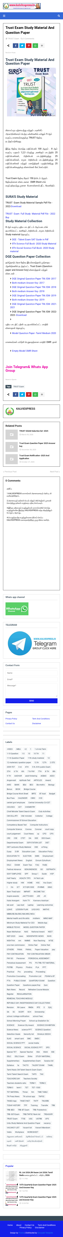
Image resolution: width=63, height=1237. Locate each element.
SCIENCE (10, 1025)
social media (33, 1043)
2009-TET (11, 767)
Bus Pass (11, 798)
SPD (48, 1047)
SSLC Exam (19, 1056)
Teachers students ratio (16, 1083)
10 (29, 754)
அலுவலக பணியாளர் (14, 1137)
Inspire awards (13, 896)
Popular (9, 1166)
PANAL (28, 949)
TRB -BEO (10, 1110)
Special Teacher (26, 1052)
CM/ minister (26, 816)
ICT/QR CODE (28, 887)
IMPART (27, 892)
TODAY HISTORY (13, 1105)
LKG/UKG (35, 909)
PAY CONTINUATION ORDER (38, 954)
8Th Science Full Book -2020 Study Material (34, 243)
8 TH (47, 771)
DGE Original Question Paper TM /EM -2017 (34, 278)
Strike (30, 1056)
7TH (40, 771)
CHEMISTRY (30, 807)
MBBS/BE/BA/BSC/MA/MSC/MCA (21, 914)
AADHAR (18, 776)
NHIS (49, 936)
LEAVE (9, 909)
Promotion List (35, 976)
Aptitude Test (24, 780)
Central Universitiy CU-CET (39, 803)
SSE (52, 1052)
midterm (36, 918)
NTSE (51, 941)
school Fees (38, 1016)
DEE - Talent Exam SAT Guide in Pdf (30, 239)
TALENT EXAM (38, 1065)
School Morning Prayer (16, 1021)
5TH (8, 771)
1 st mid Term (40, 749)
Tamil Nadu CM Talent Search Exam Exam (24, 1070)
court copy (49, 829)
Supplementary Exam (32, 1061)
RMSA (30, 1007)
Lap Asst (20, 905)
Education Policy (46, 852)
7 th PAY (31, 771)
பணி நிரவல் (19, 1141)
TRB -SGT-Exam (13, 1114)
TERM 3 (10, 1088)
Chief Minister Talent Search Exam (21, 811)
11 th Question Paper (15, 758)
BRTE (34, 794)
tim (32, 1092)
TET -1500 (36, 1088)
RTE (38, 1007)
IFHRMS (41, 887)
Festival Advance (14, 869)
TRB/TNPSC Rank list (31, 1114)
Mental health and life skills (18, 918)
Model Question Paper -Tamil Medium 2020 (34, 333)
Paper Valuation (41, 949)
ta (18, 1065)
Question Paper (13, 985)
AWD (9, 785)
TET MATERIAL (13, 1092)
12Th (44, 762)
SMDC (37, 1039)
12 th (36, 762)
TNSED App (12, 1101)
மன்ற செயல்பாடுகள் (34, 1141)
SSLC (9, 1056)
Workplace (19, 1132)
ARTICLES (38, 780)
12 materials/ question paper (19, 762)
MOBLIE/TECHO (13, 927)
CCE (40, 798)
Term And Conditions (41, 719)
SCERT (21, 1012)
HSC (38, 883)
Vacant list (27, 1128)
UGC (31, 1119)
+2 (25, 749)
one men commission (16, 945)
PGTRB (10, 967)
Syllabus (10, 1065)
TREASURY (48, 1114)
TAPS (34, 1074)
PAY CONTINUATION (15, 954)
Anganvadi (11, 780)
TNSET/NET (25, 1101)
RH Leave (21, 1007)
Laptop (30, 905)
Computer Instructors (39, 825)
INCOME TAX (39, 892)
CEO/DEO (11, 807)
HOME (30, 883)
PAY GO (10, 958)
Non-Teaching (39, 941)
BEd (24, 785)
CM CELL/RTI (12, 816)
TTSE (23, 1119)
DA (30, 838)
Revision (10, 1007)
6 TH (16, 771)
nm (19, 941)
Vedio (9, 1132)
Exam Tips (27, 865)
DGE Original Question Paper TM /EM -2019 (34, 295)
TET (26, 1088)
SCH (29, 1012)
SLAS (9, 1039)
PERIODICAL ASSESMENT (38, 958)
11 (43, 754)
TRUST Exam (13, 38)
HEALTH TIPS (24, 878)
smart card (19, 1039)
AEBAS (43, 776)
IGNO (50, 887)
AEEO (52, 776)
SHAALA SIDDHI (44, 1034)
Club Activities (44, 811)
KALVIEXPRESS (25, 408)
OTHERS (10, 949)
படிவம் (9, 1141)
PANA (19, 949)
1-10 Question (12, 754)
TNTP (35, 1101)
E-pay (9, 852)
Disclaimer (36, 723)
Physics (19, 967)
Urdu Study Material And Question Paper (23, 1123)
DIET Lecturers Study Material (19, 847)
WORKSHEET (32, 1132)
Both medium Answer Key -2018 (28, 291)
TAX (41, 1074)
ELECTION (27, 856)
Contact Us (10, 723)
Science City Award (26, 1025)
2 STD (52, 762)
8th (54, 771)
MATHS (46, 909)
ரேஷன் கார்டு (12, 1145)
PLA (37, 967)
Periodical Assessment (16, 963)
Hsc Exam (47, 883)
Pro (19, 972)
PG (30, 963)
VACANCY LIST (13, 1128)
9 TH (9, 776)
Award (48, 780)
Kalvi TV (26, 900)
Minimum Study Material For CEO (20, 923)
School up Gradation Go (39, 1021)
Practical (10, 972)
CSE (15, 838)
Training (34, 1105)
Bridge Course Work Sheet (17, 794)
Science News (12, 1030)
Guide (44, 874)
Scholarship (39, 1012)
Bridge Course (29, 789)
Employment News (14, 860)
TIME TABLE (43, 1092)
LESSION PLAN (22, 909)
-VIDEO (10, 749)
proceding (28, 972)
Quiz (46, 985)
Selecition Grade (13, 1034)
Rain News (11, 990)
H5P (52, 874)
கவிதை (49, 1137)
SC (14, 1012)
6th (22, 771)
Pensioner (21, 958)
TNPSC (41, 1096)
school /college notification (18, 1016)
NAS (26, 932)
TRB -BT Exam (23, 1110)
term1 (19, 1088)
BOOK (18, 789)
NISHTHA (11, 941)
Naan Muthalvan (14, 932)
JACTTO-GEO (27, 896)
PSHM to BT (50, 976)
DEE (36, 838)
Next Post (54, 471)
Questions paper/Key (31, 985)
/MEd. (18, 749)
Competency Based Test (17, 825)
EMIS (37, 856)
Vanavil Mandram (42, 1128)
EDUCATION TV (13, 856)
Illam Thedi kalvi (13, 892)
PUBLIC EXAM (20, 981)
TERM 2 (42, 1083)
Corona (28, 829)
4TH (27, 767)
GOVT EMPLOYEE (14, 874)
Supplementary (13, 1061)
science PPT (27, 1030)
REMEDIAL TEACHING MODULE (20, 998)
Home (10, 1225)
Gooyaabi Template (45, 1233)
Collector (39, 816)
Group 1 (35, 874)
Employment (48, 856)
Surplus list (48, 1061)
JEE (38, 896)
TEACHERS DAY (13, 1079)
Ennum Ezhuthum (43, 860)
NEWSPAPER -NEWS (35, 936)
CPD (44, 834)
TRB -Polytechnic (40, 1110)
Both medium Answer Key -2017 (28, 282)
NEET (50, 932)
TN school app (29, 1096)
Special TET (12, 1052)
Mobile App (42, 923)
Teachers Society (30, 1079)
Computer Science (14, 829)
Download (16, 206)
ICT (18, 887)
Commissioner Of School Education (21, 820)
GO (41, 869)
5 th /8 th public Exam (41, 767)
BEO (31, 785)
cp (38, 834)
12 (49, 758)
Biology (51, 785)
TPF (25, 1105)
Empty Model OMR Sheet (25, 350)
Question (51, 981)
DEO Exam (46, 838)
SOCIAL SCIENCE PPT (16, 1043)
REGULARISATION (24, 994)
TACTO (25, 1065)
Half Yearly (11, 878)
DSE (36, 847)
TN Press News (13, 1096)
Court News (29, 834)
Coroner (38, 829)
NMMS (27, 941)
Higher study (12, 883)
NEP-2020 (11, 936)
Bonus (9, 789)
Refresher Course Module (38, 990)
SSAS (45, 1052)
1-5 (23, 754)
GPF (26, 874)
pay (53, 949)
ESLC (9, 865)
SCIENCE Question (43, 1030)
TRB (53, 1105)
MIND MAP (47, 918)
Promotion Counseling (16, 976)
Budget (52, 794)
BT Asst (42, 794)
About (18, 1225)
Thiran (25, 1092)
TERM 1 (33, 1083)
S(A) (50, 1007)
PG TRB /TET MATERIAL (45, 963)
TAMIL (50, 1065)
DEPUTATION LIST (34, 843)
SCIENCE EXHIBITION (46, 1025)
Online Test (45, 945)
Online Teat (32, 945)
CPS (51, 834)
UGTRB (39, 1119)
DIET (47, 843)
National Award (37, 932)
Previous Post (11, 471)
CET (20, 807)
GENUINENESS (30, 869)
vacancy (47, 1123)
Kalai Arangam (13, 900)
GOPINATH (50, 869)
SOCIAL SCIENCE (14, 1047)
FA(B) (45, 865)
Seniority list (29, 1034)
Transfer (44, 1105)
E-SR (17, 852)
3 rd (20, 767)
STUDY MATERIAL (43, 1056)
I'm (12, 887)
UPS (47, 1119)
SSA (38, 1052)
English (29, 860)
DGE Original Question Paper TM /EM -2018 (34, 287)
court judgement (13, 834)
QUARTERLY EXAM (36, 981)
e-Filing (44, 847)
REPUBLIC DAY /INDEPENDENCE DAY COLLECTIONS (28, 1003)
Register (10, 994)
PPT (44, 967)
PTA (8, 981)
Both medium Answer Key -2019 (28, 299)
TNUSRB (45, 1101)
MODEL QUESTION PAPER (34, 927)
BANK (17, 785)
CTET (23, 838)
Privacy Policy (11, 719)
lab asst (10, 905)
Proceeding (40, 972)
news (21, 936)
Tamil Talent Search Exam (17, 1074)
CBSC (33, 798)
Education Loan (28, 852)
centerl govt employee (16, 803)
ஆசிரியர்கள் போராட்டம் (34, 1137)
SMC (29, 1039)
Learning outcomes (45, 905)
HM (22, 883)
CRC (8, 838)
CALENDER (22, 798)
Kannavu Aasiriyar (41, 900)
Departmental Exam (15, 843)
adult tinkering (31, 776)
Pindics (29, 967)
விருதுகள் (24, 1145)
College (49, 816)
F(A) (37, 865)
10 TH (36, 754)
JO (45, 896)
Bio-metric (41, 785)
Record (22, 990)
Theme (21, 1233)
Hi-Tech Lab (39, 878)
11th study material (36, 758)
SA (8, 1012)
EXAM (17, 865)
